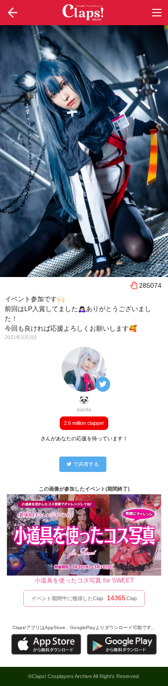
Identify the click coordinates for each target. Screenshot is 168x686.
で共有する (86, 464)
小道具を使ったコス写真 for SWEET (84, 580)
